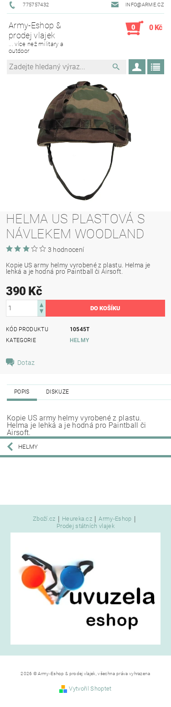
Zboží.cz (44, 519)
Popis (22, 392)
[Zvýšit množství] (41, 304)
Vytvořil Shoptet (90, 688)
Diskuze (57, 392)
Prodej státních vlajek (85, 526)
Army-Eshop (114, 519)
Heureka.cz (77, 519)
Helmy (79, 340)
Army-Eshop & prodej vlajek (36, 37)
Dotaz (26, 362)
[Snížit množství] (41, 312)
